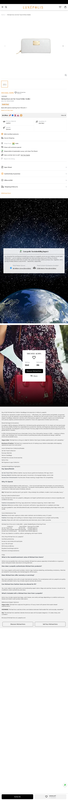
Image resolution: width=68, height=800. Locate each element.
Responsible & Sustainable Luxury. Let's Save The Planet (21, 151)
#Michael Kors (6, 193)
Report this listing (9, 159)
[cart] (65, 7)
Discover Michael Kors (34, 371)
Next (63, 46)
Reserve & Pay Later (7, 110)
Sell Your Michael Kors (50, 624)
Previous (5, 46)
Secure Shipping (9, 138)
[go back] (3, 7)
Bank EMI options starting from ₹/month (13, 108)
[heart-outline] (60, 7)
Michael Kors (7, 93)
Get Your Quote (25, 155)
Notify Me (17, 797)
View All (63, 115)
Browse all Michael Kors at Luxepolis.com (14, 617)
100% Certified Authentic (11, 134)
